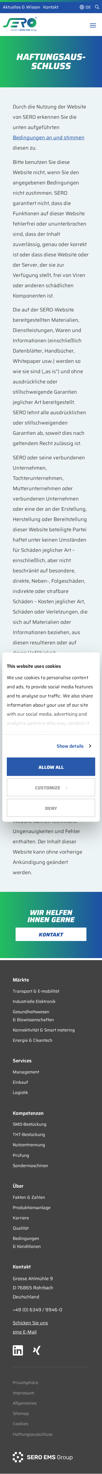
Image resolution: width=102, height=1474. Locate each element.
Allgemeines (25, 1403)
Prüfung (21, 1155)
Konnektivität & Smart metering (44, 1030)
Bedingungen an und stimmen (48, 138)
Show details (70, 745)
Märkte (21, 980)
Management (26, 1072)
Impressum (23, 1392)
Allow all (51, 767)
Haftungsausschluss (32, 1434)
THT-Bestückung (29, 1134)
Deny (51, 808)
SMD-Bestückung (29, 1124)
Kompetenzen (28, 1113)
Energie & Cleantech (32, 1040)
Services (22, 1060)
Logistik (20, 1092)
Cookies (20, 1423)
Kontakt (50, 7)
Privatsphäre (25, 1382)
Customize (47, 787)
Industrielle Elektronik (34, 1001)
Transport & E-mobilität (36, 991)
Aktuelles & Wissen (21, 7)
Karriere (21, 1217)
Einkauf (20, 1082)
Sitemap (21, 1413)
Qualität (21, 1228)
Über (18, 1186)
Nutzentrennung (29, 1144)
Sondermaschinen (30, 1165)
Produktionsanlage (31, 1207)
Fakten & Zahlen (29, 1197)
